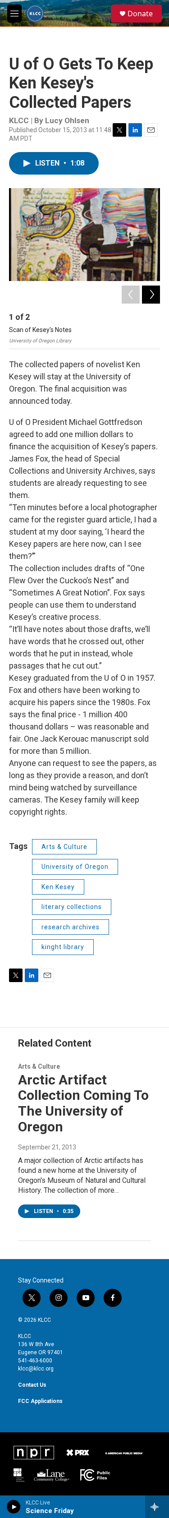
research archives (70, 927)
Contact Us (32, 1385)
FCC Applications (40, 1401)
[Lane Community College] (51, 1475)
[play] (13, 1506)
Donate (140, 13)
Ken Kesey (58, 886)
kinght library (62, 946)
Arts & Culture (64, 846)
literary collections (71, 906)
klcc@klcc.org (36, 1369)
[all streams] (157, 1506)
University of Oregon (75, 866)
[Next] (151, 295)
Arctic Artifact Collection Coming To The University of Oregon (83, 1103)
